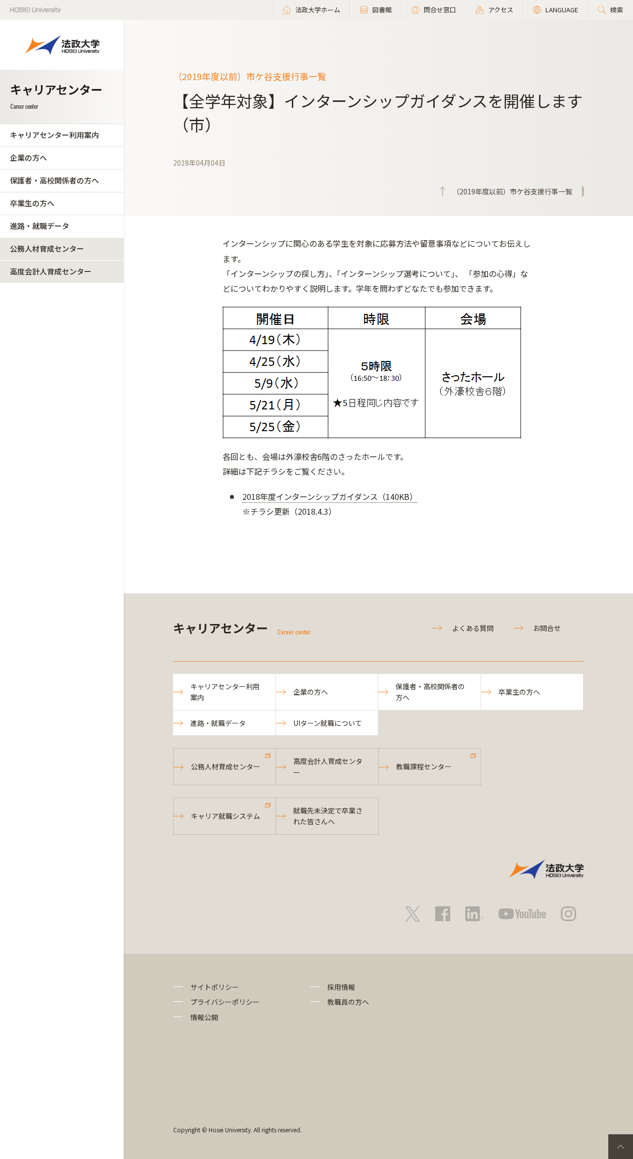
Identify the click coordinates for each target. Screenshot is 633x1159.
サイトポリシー (214, 987)
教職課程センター (424, 766)
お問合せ (547, 628)
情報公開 (204, 1017)
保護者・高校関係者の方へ (54, 180)
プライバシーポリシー (225, 1002)
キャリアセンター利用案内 (54, 135)
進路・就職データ (39, 226)
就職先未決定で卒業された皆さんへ (327, 815)
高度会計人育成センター (50, 271)
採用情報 (341, 987)
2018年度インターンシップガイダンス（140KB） (329, 496)
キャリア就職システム (225, 816)
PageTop (620, 1146)
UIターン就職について (327, 723)
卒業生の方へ (32, 203)
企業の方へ (28, 157)
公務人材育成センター (47, 248)
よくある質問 (473, 628)
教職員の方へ (348, 1002)
